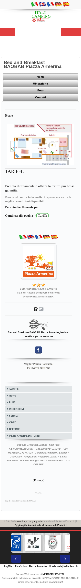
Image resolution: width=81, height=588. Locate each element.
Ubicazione (40, 83)
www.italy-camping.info (29, 521)
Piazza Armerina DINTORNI (24, 435)
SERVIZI (13, 415)
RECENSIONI (16, 409)
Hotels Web (55, 566)
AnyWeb (8, 566)
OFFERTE (14, 429)
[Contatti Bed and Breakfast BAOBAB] (38, 308)
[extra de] (58, 4)
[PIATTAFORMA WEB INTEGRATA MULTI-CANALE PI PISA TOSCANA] (53, 543)
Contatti (40, 97)
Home (40, 76)
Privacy (38, 480)
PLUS (12, 402)
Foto (40, 90)
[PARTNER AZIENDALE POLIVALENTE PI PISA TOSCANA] (13, 543)
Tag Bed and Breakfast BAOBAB (20, 501)
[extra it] (35, 4)
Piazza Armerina (38, 566)
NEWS (12, 395)
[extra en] (42, 4)
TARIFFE (14, 389)
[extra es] (66, 4)
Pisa (17, 566)
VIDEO (12, 422)
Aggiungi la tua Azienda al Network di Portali (40, 525)
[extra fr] (50, 4)
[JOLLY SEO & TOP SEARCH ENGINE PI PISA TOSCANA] (33, 543)
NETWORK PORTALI (53, 574)
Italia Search (70, 566)
